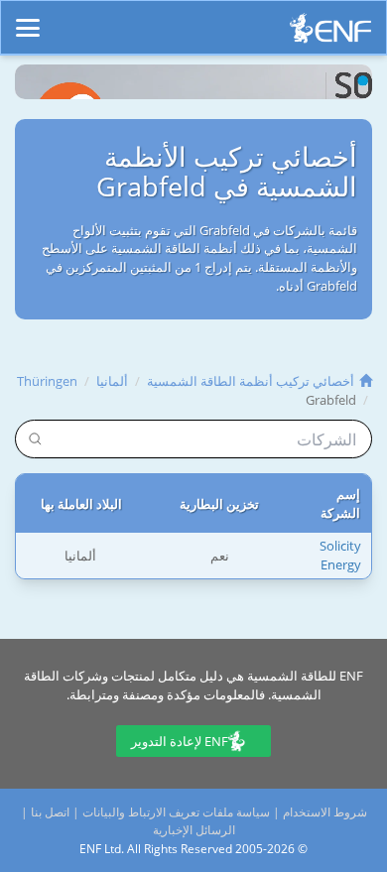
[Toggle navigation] (28, 19)
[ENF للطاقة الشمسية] (330, 33)
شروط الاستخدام (325, 812)
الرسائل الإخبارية (194, 829)
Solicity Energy (340, 555)
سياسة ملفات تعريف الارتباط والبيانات (176, 812)
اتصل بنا (50, 812)
